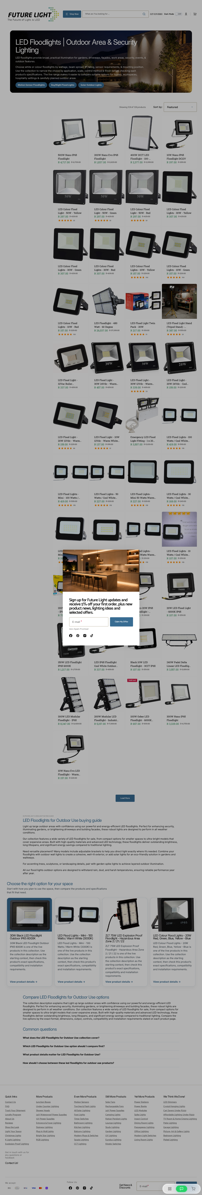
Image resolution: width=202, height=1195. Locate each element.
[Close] (135, 554)
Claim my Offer (121, 621)
